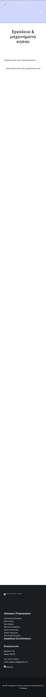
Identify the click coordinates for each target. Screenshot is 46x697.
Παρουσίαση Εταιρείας (13, 618)
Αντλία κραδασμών (23, 167)
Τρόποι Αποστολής (11, 630)
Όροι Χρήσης (9, 624)
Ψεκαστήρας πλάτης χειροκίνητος (23, 116)
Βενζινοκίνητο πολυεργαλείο (23, 527)
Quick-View (39, 77)
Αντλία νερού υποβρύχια (23, 219)
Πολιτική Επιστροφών (12, 636)
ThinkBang (23, 688)
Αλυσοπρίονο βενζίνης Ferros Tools (23, 270)
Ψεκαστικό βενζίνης (23, 476)
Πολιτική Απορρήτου (12, 627)
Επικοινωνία (9, 621)
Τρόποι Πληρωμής (11, 633)
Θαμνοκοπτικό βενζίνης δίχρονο (23, 373)
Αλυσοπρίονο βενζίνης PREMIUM (23, 424)
